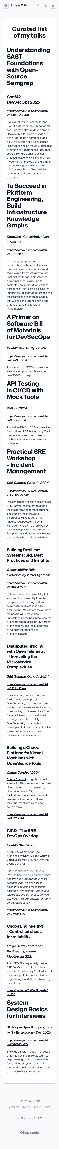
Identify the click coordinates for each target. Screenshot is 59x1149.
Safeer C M (18, 5)
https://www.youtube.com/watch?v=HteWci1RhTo (27, 816)
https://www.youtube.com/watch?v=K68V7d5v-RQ (27, 1042)
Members (14, 1107)
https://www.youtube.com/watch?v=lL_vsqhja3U (27, 912)
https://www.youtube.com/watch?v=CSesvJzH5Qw (27, 418)
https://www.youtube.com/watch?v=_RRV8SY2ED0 (27, 113)
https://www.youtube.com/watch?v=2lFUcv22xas (27, 686)
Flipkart (11, 795)
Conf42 (28, 856)
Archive (26, 1107)
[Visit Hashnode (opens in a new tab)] (29, 1132)
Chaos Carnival (16, 779)
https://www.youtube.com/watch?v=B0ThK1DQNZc (27, 493)
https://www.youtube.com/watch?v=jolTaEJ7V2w (27, 585)
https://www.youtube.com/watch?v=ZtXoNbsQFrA (27, 358)
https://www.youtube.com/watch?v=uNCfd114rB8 (27, 252)
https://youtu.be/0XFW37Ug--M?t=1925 (27, 992)
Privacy (37, 1107)
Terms (47, 1107)
